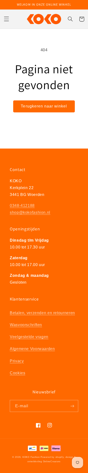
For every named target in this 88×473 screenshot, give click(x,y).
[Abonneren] (72, 406)
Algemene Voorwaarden (32, 349)
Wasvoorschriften (26, 325)
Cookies (17, 373)
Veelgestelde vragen (29, 337)
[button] (6, 19)
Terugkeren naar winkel (44, 106)
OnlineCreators (52, 461)
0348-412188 (22, 206)
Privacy (17, 361)
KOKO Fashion (31, 457)
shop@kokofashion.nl (30, 212)
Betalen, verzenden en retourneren (42, 313)
